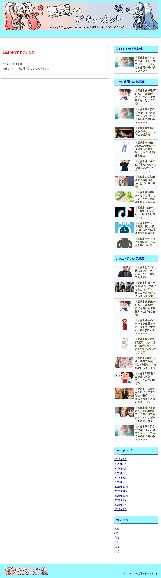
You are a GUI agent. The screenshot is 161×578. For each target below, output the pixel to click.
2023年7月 (120, 473)
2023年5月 (120, 464)
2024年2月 (120, 505)
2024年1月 (120, 500)
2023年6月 (120, 468)
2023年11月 (121, 491)
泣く (116, 551)
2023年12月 (121, 496)
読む (116, 533)
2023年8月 (120, 477)
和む (116, 542)
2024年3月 (120, 509)
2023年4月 (120, 459)
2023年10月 (121, 486)
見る (116, 537)
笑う (116, 528)
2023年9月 (120, 482)
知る (116, 546)
